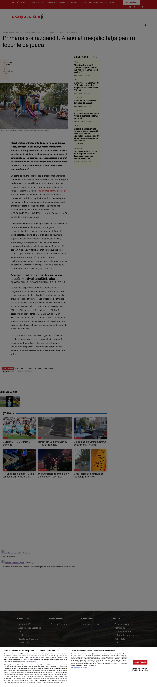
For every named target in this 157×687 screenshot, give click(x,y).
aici (5, 676)
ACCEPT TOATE (140, 662)
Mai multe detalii (31, 661)
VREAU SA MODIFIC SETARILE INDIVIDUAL (139, 669)
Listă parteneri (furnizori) (79, 667)
